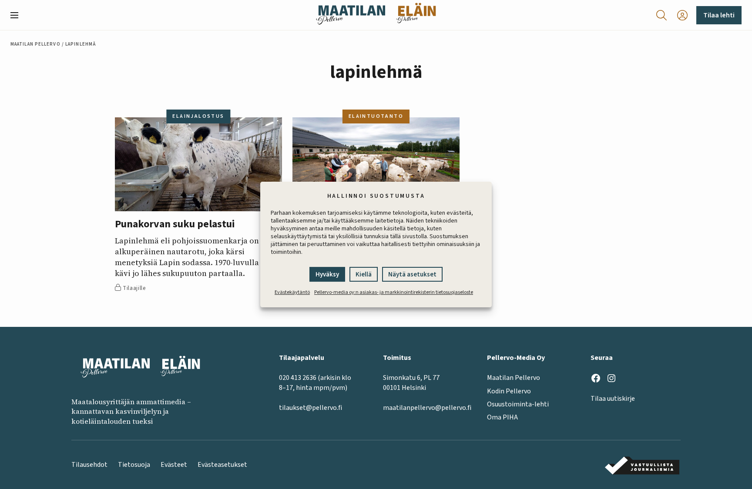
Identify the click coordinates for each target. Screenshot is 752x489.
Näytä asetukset (412, 274)
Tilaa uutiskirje (613, 398)
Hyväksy (327, 274)
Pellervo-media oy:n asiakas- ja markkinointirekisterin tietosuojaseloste (393, 292)
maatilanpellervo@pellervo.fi (427, 407)
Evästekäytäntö (292, 292)
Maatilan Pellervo (35, 44)
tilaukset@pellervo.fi (310, 407)
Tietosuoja (134, 464)
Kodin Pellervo (509, 391)
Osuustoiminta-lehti (518, 404)
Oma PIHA (502, 417)
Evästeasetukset (222, 464)
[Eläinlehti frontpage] (416, 15)
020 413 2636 (297, 378)
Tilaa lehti (719, 15)
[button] (17, 15)
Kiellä (364, 274)
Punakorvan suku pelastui (175, 224)
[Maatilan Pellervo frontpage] (350, 15)
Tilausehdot (89, 464)
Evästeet (174, 464)
